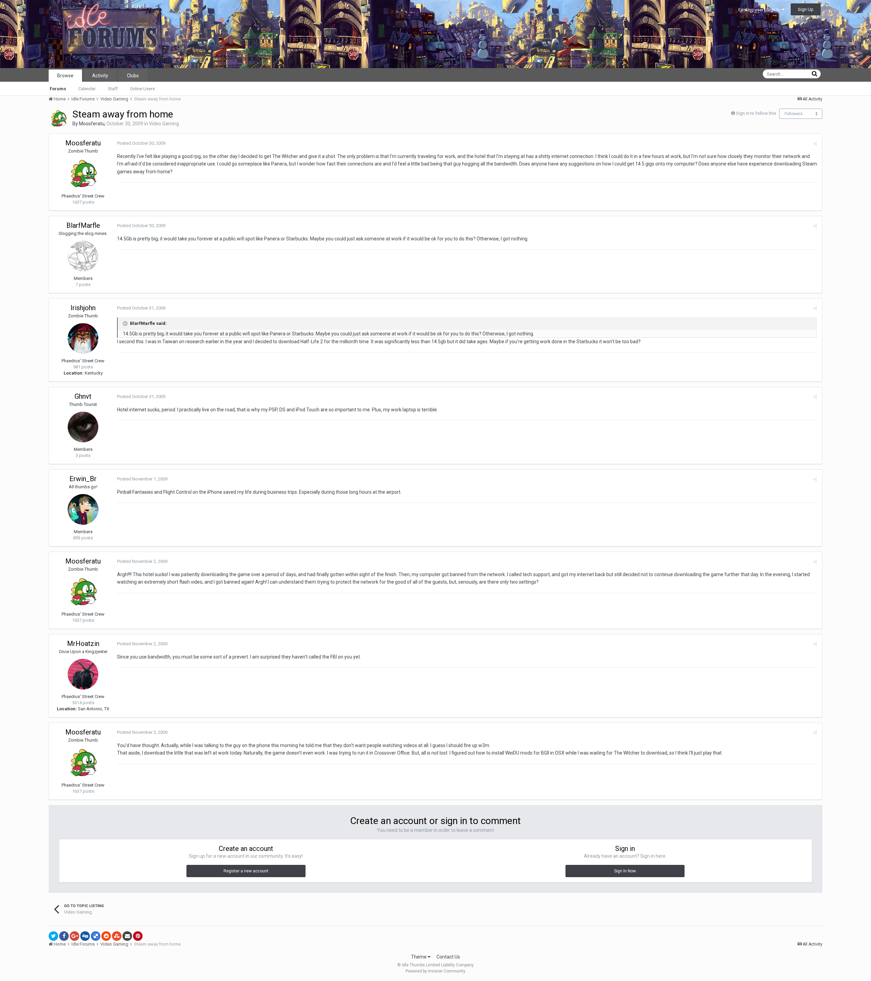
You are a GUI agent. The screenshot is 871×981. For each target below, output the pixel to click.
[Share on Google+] (74, 936)
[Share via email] (127, 936)
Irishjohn (83, 308)
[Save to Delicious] (95, 936)
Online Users (142, 88)
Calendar (87, 88)
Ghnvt (83, 396)
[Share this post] (815, 143)
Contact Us (448, 957)
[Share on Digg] (85, 936)
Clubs (133, 75)
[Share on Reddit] (106, 936)
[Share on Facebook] (64, 936)
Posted (141, 143)
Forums (58, 88)
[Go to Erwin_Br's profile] (83, 509)
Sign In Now (625, 871)
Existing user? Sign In (760, 9)
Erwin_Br (83, 479)
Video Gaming (164, 123)
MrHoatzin (83, 643)
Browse (65, 75)
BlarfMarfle (83, 225)
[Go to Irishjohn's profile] (83, 338)
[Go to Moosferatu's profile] (58, 118)
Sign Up (806, 9)
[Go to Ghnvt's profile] (83, 427)
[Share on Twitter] (53, 936)
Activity (100, 75)
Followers (794, 113)
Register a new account (246, 871)
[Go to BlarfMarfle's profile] (83, 256)
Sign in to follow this (756, 113)
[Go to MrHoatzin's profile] (83, 674)
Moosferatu (91, 123)
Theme (419, 957)
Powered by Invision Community (435, 971)
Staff (113, 88)
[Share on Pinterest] (138, 936)
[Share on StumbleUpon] (116, 936)
